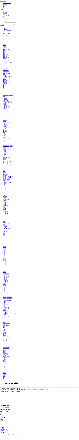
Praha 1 (4, 242)
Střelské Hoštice (6, 321)
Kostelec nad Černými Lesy (8, 145)
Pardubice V (5, 212)
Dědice (4, 94)
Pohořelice (5, 227)
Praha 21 (4, 258)
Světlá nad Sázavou (6, 325)
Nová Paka (5, 189)
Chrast (4, 89)
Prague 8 (4, 240)
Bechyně (4, 38)
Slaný (4, 305)
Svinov (4, 327)
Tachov (4, 329)
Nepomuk (4, 185)
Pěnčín (4, 218)
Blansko (4, 43)
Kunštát (4, 154)
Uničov (4, 341)
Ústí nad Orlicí (5, 346)
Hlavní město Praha (7, 30)
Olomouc (4, 200)
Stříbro (4, 322)
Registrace (5, 12)
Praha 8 (4, 270)
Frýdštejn (4, 36)
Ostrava (4, 202)
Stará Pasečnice (5, 311)
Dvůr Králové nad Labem (7, 101)
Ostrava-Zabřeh (6, 205)
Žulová (4, 378)
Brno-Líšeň (5, 61)
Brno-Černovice (6, 57)
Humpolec (5, 124)
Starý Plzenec (5, 314)
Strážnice (4, 318)
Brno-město (5, 35)
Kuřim (4, 155)
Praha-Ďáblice (5, 274)
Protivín (4, 285)
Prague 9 (4, 241)
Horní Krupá (5, 114)
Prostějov (5, 31)
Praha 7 (4, 267)
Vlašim (4, 358)
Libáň (4, 160)
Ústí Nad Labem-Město (7, 342)
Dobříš (4, 96)
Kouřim (4, 147)
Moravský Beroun (6, 178)
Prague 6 (4, 239)
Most (4, 180)
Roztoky (4, 299)
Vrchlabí (4, 362)
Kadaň (4, 133)
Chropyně (4, 91)
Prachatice (5, 231)
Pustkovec (5, 288)
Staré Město (5, 312)
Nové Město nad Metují (7, 192)
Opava (4, 201)
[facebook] (0, 414)
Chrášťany (5, 90)
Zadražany (5, 368)
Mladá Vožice (5, 174)
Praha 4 (4, 262)
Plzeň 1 (4, 222)
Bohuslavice (5, 47)
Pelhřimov (5, 217)
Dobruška (4, 97)
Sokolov (4, 310)
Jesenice (4, 128)
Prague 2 (4, 235)
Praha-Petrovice (6, 278)
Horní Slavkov (5, 115)
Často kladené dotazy (7, 15)
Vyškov (4, 364)
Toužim (4, 332)
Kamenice (4, 134)
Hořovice (4, 116)
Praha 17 (4, 254)
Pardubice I (5, 208)
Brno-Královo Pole (6, 60)
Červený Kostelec (6, 80)
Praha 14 (4, 251)
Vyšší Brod (5, 366)
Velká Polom (5, 352)
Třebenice (4, 333)
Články (4, 16)
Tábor (4, 328)
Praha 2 (4, 257)
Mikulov (4, 172)
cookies (9, 438)
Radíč (4, 290)
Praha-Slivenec (5, 280)
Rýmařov (4, 301)
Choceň (4, 85)
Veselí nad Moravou (6, 356)
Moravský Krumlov (6, 179)
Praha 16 (4, 253)
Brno (4, 52)
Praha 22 (4, 259)
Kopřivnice (5, 141)
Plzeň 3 (4, 224)
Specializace (2, 23)
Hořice (4, 113)
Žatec (4, 371)
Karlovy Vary (5, 136)
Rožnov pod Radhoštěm (7, 298)
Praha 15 (4, 252)
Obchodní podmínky (6, 18)
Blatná (4, 44)
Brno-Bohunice (5, 54)
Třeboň (4, 334)
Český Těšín (5, 83)
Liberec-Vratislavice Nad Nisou (8, 161)
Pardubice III (5, 210)
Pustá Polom (5, 287)
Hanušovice (5, 103)
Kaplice (4, 135)
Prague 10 (4, 232)
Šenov (4, 303)
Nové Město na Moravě (7, 191)
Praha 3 (4, 260)
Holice (4, 111)
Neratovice (5, 186)
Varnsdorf (4, 350)
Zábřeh (4, 367)
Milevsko (4, 173)
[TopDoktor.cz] (41, 6)
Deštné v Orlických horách (8, 95)
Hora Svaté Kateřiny (6, 112)
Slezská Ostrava (6, 307)
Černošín (4, 79)
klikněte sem (18, 391)
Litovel (4, 162)
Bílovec (4, 41)
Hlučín (4, 108)
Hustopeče (5, 125)
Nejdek (4, 184)
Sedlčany (4, 302)
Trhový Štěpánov (6, 336)
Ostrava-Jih (5, 204)
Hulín (4, 123)
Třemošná (4, 335)
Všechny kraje (3, 24)
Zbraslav (4, 373)
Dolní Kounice (5, 100)
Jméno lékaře (2, 21)
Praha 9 (4, 272)
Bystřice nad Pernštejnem (7, 76)
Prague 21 (4, 237)
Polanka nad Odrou (6, 228)
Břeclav (4, 51)
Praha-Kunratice (6, 276)
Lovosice (4, 165)
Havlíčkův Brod (6, 105)
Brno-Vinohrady (6, 70)
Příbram (4, 283)
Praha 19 (4, 256)
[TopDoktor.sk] (3, 7)
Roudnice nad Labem (7, 296)
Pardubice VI (5, 213)
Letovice (4, 159)
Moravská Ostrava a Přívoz (8, 176)
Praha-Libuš (5, 277)
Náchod (4, 181)
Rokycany (5, 293)
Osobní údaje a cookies (7, 19)
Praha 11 (4, 246)
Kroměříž (4, 152)
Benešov (4, 40)
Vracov (4, 360)
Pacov (4, 207)
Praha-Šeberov (5, 279)
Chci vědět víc (3, 436)
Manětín (4, 167)
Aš (3, 37)
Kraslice (4, 151)
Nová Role (5, 190)
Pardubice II (5, 209)
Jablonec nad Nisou (6, 127)
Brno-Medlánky (6, 63)
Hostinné (4, 117)
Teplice (4, 330)
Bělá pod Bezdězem (6, 39)
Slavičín (4, 306)
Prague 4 (4, 238)
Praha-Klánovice (6, 275)
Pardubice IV (5, 211)
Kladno (4, 137)
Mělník (4, 171)
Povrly (4, 230)
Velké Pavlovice (6, 354)
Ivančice (4, 126)
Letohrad (4, 158)
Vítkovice (4, 357)
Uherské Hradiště (6, 339)
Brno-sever (5, 65)
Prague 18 (4, 233)
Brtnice (4, 74)
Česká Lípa (5, 81)
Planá (4, 221)
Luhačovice (5, 166)
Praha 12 (4, 248)
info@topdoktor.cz (6, 407)
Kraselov (4, 150)
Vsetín (4, 363)
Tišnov (4, 331)
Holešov (4, 110)
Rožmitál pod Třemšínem (7, 297)
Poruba (4, 229)
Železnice (4, 376)
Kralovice (4, 148)
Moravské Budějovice (7, 177)
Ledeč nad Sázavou (6, 157)
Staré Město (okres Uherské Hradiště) (9, 313)
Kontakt (1, 422)
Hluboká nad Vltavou (7, 106)
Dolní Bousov (5, 98)
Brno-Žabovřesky (6, 71)
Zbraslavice (5, 374)
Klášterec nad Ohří (6, 138)
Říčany (4, 292)
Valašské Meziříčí (6, 348)
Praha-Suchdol (5, 281)
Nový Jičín (5, 195)
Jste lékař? (5, 13)
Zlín (3, 377)
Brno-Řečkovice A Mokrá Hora (8, 64)
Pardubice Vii (5, 214)
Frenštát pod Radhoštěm (7, 102)
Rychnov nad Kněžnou (7, 300)
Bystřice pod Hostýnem (7, 77)
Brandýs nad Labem (6, 49)
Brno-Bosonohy (6, 55)
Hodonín (4, 109)
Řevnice (4, 291)
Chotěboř (4, 88)
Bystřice (4, 75)
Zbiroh (4, 372)
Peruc (4, 220)
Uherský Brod (5, 340)
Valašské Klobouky (6, 347)
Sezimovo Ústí (5, 304)
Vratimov (4, 361)
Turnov (4, 337)
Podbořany (5, 226)
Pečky (4, 216)
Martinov (4, 170)
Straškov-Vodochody (6, 317)
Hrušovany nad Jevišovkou (8, 122)
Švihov (4, 326)
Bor (3, 48)
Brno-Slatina (5, 66)
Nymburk (4, 197)
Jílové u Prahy (5, 131)
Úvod (5, 28)
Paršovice (4, 215)
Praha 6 (4, 265)
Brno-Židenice (5, 72)
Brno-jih (4, 58)
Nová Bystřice (5, 188)
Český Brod (5, 82)
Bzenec (4, 78)
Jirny (4, 132)
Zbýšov (4, 375)
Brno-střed (5, 69)
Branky (4, 50)
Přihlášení (4, 11)
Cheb (4, 84)
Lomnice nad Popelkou (7, 163)
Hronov (4, 121)
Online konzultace (6, 14)
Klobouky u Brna (6, 140)
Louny (4, 164)
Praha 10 (4, 245)
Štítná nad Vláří (6, 316)
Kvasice (4, 156)
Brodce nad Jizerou (6, 73)
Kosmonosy (5, 142)
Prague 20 (4, 236)
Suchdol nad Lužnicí (6, 323)
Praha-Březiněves (6, 273)
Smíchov (4, 309)
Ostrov (4, 206)
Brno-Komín (5, 59)
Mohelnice (5, 175)
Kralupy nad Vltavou (7, 149)
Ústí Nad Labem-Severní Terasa (9, 344)
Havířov (4, 104)
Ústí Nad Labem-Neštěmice (8, 343)
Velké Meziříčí (5, 353)
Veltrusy (4, 355)
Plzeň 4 (4, 225)
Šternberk (4, 315)
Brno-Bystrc (5, 56)
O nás (4, 17)
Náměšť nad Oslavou (7, 182)
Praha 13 (4, 249)
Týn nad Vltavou (6, 338)
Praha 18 (4, 255)
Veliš (4, 351)
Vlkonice (4, 359)
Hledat (2, 25)
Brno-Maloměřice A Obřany (8, 62)
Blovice (4, 45)
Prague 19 (4, 234)
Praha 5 (4, 264)
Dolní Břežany (5, 99)
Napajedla (4, 183)
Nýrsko (4, 198)
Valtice (4, 349)
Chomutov (5, 86)
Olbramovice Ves (6, 199)
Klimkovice (5, 139)
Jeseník (4, 129)
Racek (4, 289)
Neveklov (4, 187)
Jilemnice (4, 130)
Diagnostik (6, 29)
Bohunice (4, 46)
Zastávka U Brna (6, 369)
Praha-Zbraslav (5, 282)
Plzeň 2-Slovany (6, 223)
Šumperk (4, 324)
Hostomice (5, 119)
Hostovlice (5, 120)
